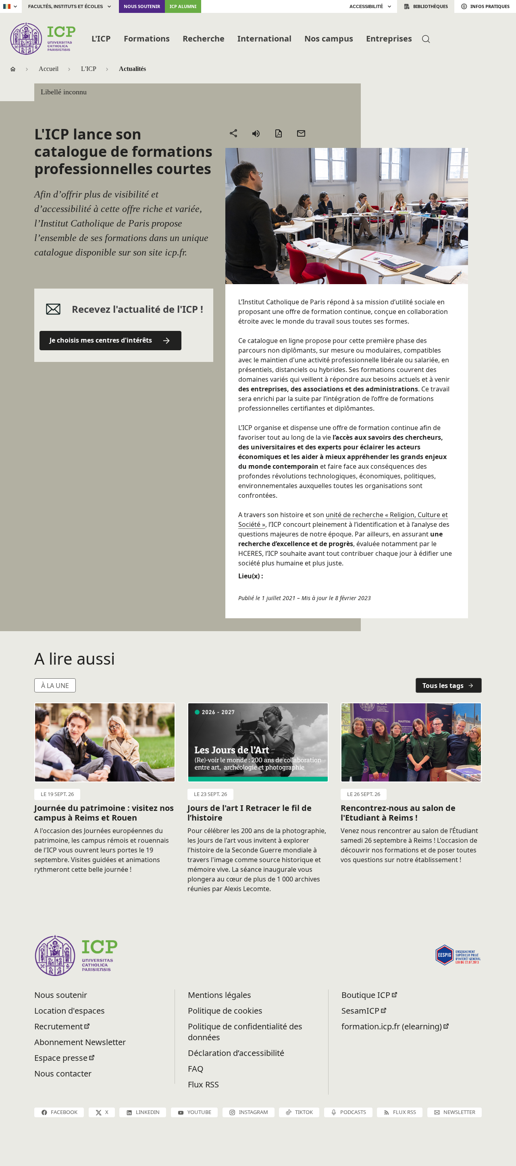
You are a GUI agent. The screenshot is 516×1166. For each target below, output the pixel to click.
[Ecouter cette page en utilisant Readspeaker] (256, 133)
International (264, 38)
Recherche (204, 38)
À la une (55, 685)
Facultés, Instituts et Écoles (65, 6)
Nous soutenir (142, 6)
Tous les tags (443, 685)
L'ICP (101, 38)
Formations (147, 38)
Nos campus (328, 38)
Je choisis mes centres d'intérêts (101, 340)
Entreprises (389, 38)
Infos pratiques (490, 6)
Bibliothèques (430, 6)
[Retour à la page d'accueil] (42, 38)
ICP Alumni (183, 6)
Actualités (132, 68)
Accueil (48, 68)
